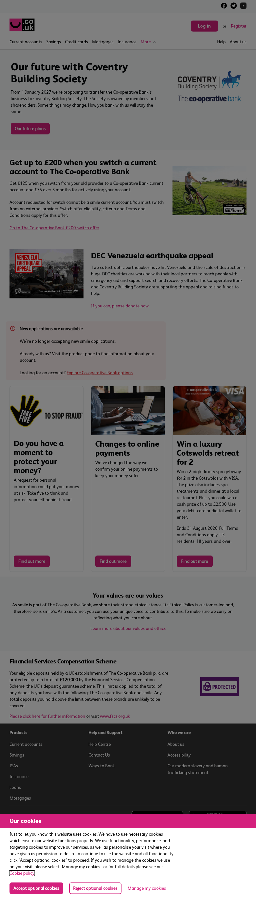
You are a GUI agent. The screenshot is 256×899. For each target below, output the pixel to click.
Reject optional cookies (95, 888)
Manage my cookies (147, 888)
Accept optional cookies (36, 888)
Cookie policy (22, 873)
